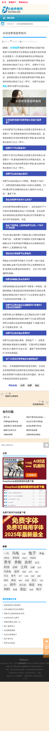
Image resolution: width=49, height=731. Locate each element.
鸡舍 (31, 589)
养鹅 (17, 561)
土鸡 (24, 566)
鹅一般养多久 (9, 626)
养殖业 (6, 557)
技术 (30, 572)
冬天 (37, 562)
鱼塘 (15, 589)
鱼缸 (5, 86)
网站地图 (17, 666)
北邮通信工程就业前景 (13, 425)
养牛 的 (7, 417)
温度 (39, 576)
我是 (24, 571)
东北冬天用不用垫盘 (34, 421)
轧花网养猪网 (9, 630)
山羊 (39, 567)
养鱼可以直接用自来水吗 (14, 613)
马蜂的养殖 (8, 434)
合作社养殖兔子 (10, 634)
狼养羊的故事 (31, 430)
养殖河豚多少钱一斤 (12, 621)
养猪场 (33, 557)
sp (9, 42)
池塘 (32, 576)
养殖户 (24, 558)
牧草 (6, 580)
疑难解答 (24, 666)
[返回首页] (46, 641)
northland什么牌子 (11, 617)
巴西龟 (7, 571)
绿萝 (17, 47)
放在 (36, 572)
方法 (6, 575)
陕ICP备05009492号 (35, 666)
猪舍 (20, 580)
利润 (6, 567)
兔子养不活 (8, 638)
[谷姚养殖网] (24, 9)
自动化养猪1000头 (33, 425)
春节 (13, 575)
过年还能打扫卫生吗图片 (14, 609)
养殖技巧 (12, 2)
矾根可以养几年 (10, 430)
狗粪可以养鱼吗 (11, 396)
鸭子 (39, 589)
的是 (41, 580)
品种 (15, 567)
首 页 (4, 2)
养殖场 (16, 557)
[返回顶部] (46, 654)
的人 (34, 580)
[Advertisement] (24, 706)
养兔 (41, 553)
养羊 (7, 561)
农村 (28, 561)
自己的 (22, 584)
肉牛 (13, 584)
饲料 (7, 589)
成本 (16, 571)
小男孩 (24, 678)
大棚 (32, 567)
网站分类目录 (40, 663)
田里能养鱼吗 (38, 404)
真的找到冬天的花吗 (12, 605)
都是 (32, 584)
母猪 (26, 576)
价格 (23, 554)
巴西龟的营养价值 (11, 421)
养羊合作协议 (9, 642)
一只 (6, 553)
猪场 (13, 580)
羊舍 (5, 585)
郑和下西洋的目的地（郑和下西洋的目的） (37, 417)
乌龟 (15, 552)
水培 (12, 47)
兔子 (32, 552)
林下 (20, 576)
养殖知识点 (23, 2)
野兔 (40, 584)
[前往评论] (46, 648)
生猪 (27, 580)
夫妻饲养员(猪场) (33, 434)
